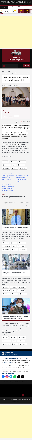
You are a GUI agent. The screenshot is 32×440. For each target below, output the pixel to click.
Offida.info (16, 58)
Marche (3, 194)
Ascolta (5, 116)
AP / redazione (17, 85)
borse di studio (9, 196)
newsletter (26, 65)
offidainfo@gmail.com (8, 373)
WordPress (18, 401)
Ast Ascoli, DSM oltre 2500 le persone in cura (15, 227)
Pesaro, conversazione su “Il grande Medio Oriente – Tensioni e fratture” (22, 177)
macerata (7, 198)
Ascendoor (27, 399)
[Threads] (22, 376)
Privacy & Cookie (16, 383)
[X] (18, 376)
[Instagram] (7, 376)
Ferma (10, 116)
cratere (15, 196)
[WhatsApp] (14, 376)
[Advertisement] (16, 32)
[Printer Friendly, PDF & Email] (22, 122)
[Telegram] (10, 376)
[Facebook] (3, 376)
